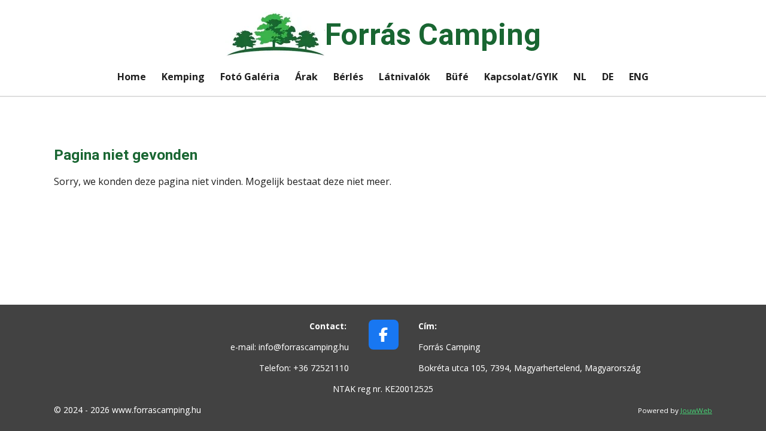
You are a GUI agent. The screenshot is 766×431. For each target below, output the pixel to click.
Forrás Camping (433, 34)
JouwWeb (696, 410)
